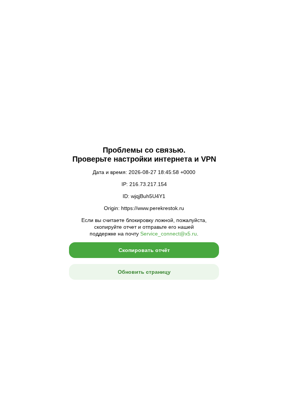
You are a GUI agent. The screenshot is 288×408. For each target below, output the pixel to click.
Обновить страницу (144, 272)
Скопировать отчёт (144, 250)
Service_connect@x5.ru (168, 234)
